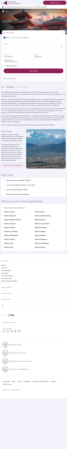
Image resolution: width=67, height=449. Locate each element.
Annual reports (5, 278)
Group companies (6, 287)
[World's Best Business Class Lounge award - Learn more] (5, 361)
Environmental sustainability (9, 281)
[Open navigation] (63, 11)
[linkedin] (11, 331)
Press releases (5, 270)
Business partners (6, 299)
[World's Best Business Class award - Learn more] (5, 353)
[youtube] (15, 331)
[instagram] (19, 331)
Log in (54, 11)
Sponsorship (4, 273)
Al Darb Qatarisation (7, 275)
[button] (34, 180)
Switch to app (54, 2)
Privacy (19, 381)
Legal (13, 381)
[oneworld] (7, 11)
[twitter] (7, 331)
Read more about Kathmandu (13, 165)
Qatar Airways (5, 261)
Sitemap (53, 381)
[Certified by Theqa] (9, 316)
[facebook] (4, 331)
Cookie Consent (7, 384)
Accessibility (26, 381)
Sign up (59, 11)
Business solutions (6, 293)
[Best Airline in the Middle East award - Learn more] (5, 369)
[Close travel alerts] (64, 7)
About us (3, 265)
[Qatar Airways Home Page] (3, 11)
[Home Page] (2, 87)
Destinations (10, 87)
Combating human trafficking (41, 381)
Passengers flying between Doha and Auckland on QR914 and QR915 (26, 7)
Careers (3, 267)
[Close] (2, 3)
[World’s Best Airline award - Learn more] (5, 345)
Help (2, 305)
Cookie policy (6, 381)
